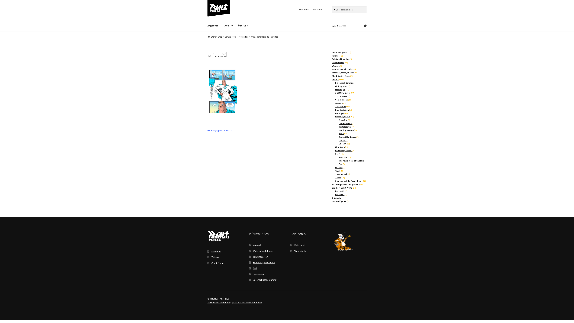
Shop (226, 25)
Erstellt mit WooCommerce (247, 302)
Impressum (258, 274)
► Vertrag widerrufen (264, 262)
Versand (257, 245)
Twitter (215, 257)
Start (213, 36)
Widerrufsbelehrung (263, 250)
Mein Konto (304, 9)
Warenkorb (318, 9)
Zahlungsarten (260, 256)
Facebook (216, 251)
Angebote (212, 25)
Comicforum (217, 263)
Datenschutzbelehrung (265, 279)
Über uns (243, 25)
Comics (228, 36)
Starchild (244, 36)
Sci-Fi (235, 36)
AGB (255, 268)
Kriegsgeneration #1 (260, 36)
